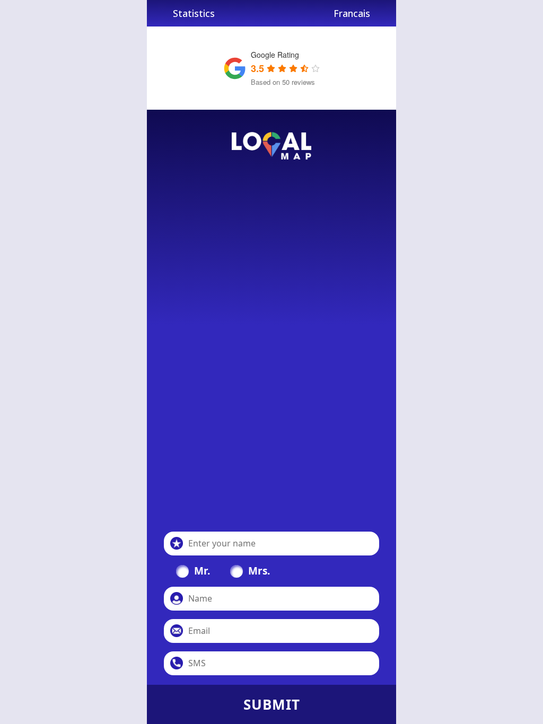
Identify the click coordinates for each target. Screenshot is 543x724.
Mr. (202, 571)
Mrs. (259, 571)
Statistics (194, 13)
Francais (352, 13)
